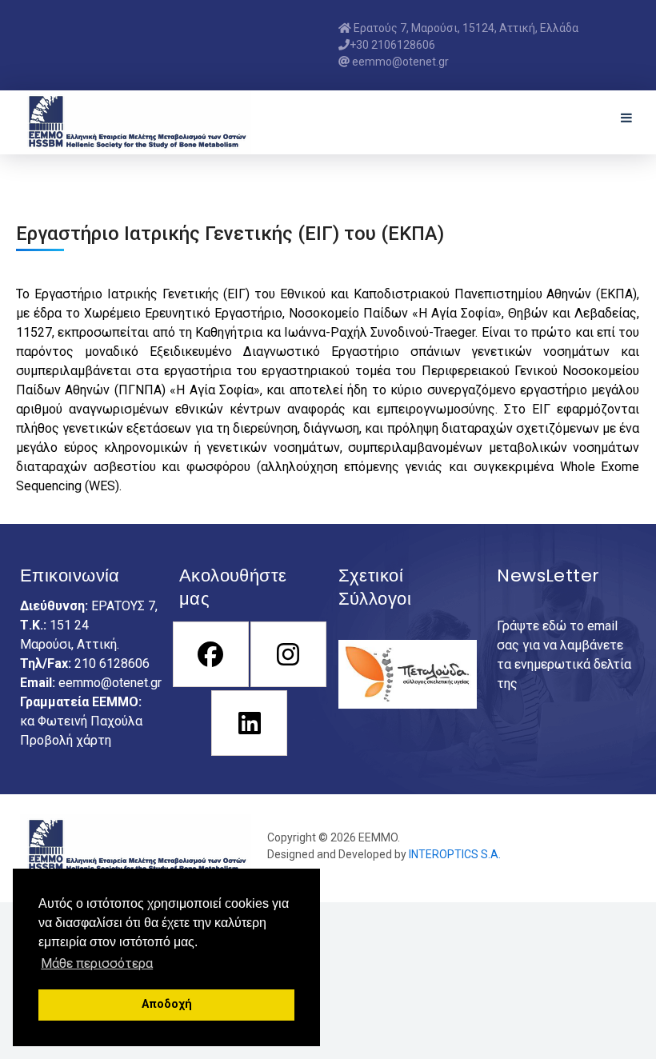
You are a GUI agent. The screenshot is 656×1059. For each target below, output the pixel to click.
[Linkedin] (248, 723)
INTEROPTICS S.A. (455, 854)
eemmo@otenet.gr (110, 682)
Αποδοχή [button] (167, 1004)
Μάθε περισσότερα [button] (97, 963)
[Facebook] (210, 654)
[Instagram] (287, 654)
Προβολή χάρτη (65, 740)
